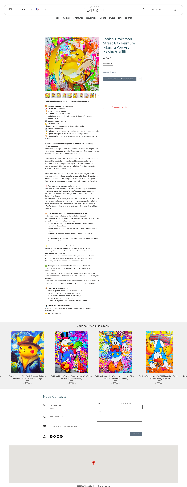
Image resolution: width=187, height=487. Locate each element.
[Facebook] (51, 437)
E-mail (99, 412)
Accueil (48, 29)
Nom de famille (126, 404)
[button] (26, 9)
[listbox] (26, 9)
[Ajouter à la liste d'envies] (139, 79)
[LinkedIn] (58, 437)
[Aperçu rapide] (27, 353)
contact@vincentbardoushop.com (64, 427)
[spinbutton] (108, 68)
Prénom (99, 404)
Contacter (100, 420)
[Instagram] (61, 437)
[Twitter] (54, 437)
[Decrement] (105, 68)
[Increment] (111, 68)
